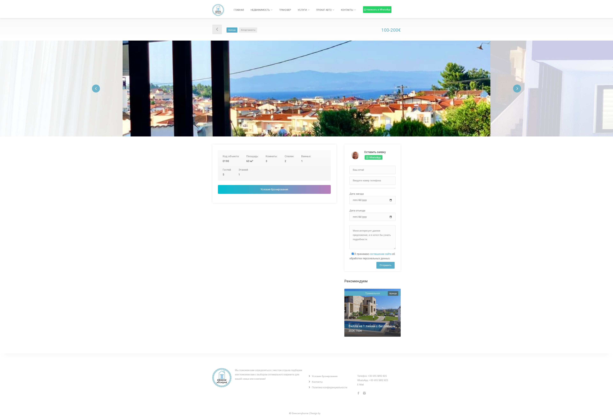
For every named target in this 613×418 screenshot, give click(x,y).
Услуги (302, 9)
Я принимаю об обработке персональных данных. (372, 256)
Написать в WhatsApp (378, 9)
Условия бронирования (274, 189)
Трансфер (285, 9)
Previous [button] (96, 89)
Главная (239, 9)
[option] (306, 88)
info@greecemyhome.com (379, 384)
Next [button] (517, 89)
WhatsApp (375, 157)
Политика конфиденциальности (329, 387)
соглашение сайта (380, 253)
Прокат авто (324, 9)
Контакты (347, 9)
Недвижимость (260, 9)
